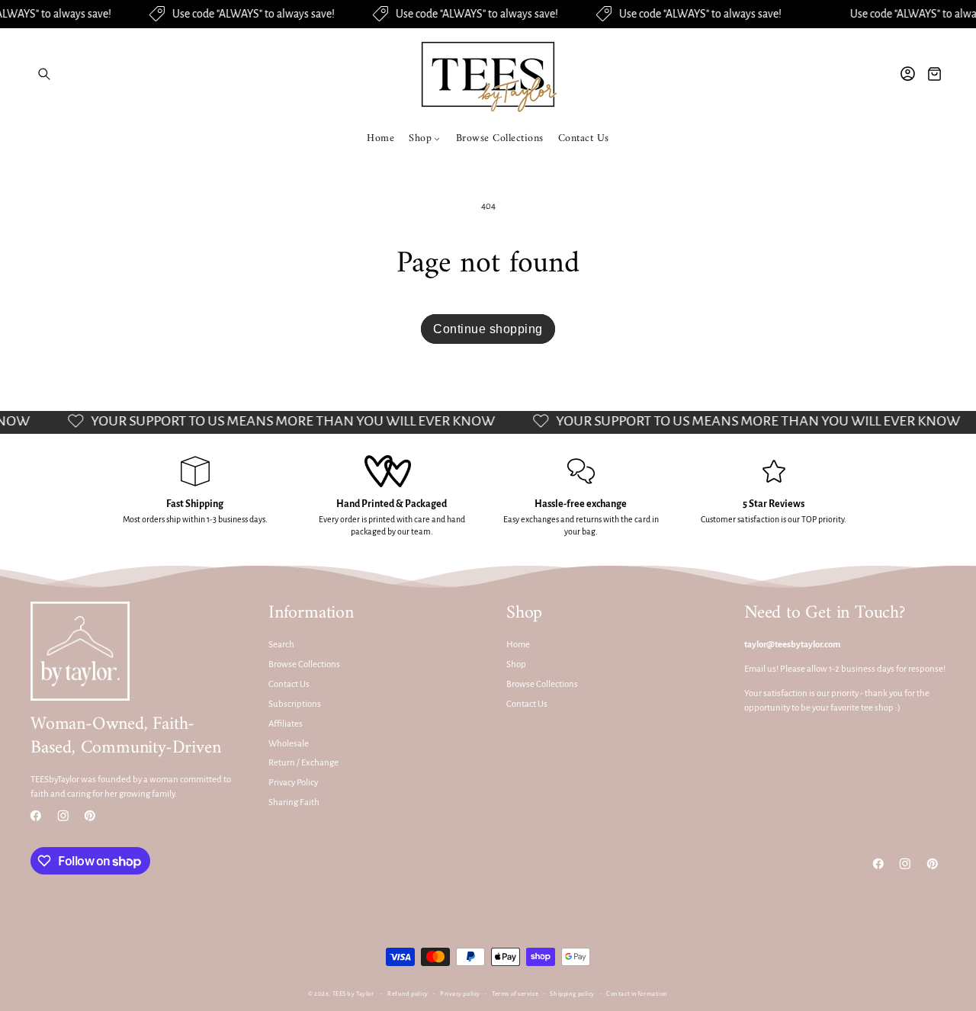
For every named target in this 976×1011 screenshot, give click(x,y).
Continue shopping (488, 329)
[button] (43, 74)
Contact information (637, 994)
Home (518, 645)
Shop (516, 665)
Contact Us (289, 684)
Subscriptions (294, 704)
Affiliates (285, 724)
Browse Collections (304, 665)
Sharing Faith (293, 803)
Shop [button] (524, 613)
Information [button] (311, 613)
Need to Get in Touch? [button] (824, 613)
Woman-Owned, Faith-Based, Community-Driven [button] (125, 736)
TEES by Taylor (353, 994)
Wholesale (288, 744)
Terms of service (515, 994)
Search (281, 645)
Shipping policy (572, 994)
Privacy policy (460, 994)
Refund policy (407, 994)
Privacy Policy (293, 783)
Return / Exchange (303, 764)
